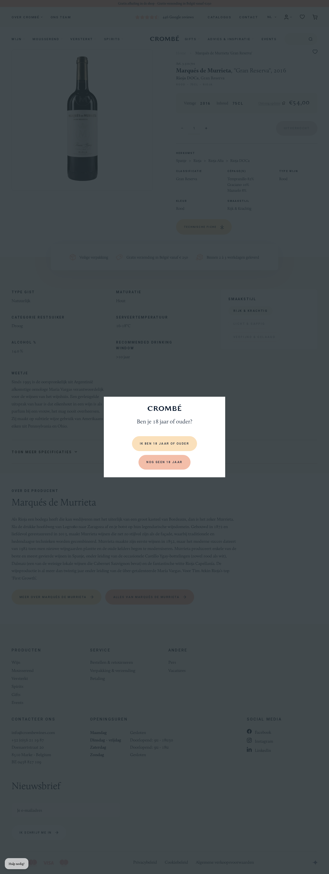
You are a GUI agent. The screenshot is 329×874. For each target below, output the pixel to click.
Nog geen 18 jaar (164, 462)
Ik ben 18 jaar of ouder (164, 443)
